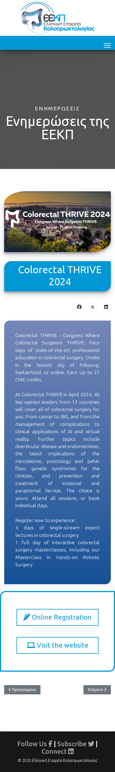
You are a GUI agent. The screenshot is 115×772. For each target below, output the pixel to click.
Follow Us (32, 743)
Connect (55, 751)
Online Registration (61, 617)
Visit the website (61, 645)
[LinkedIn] (106, 306)
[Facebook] (79, 306)
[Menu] (107, 44)
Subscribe (72, 743)
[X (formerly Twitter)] (92, 306)
